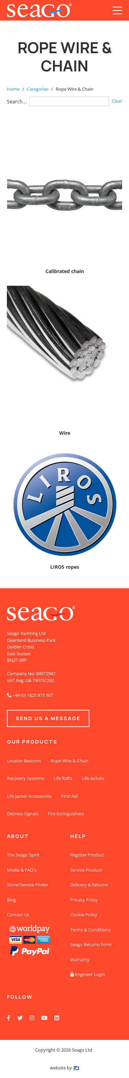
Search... (17, 101)
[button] (117, 10)
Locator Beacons (24, 761)
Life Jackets (93, 778)
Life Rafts (63, 778)
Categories (38, 89)
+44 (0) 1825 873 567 (30, 695)
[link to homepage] (39, 10)
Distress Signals (22, 813)
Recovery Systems (25, 778)
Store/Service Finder (27, 885)
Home (13, 89)
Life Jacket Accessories (29, 796)
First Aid (69, 796)
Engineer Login (87, 974)
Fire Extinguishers (66, 813)
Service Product (86, 870)
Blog (11, 900)
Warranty (79, 959)
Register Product (87, 855)
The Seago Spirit (23, 855)
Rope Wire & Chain (69, 761)
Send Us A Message (48, 718)
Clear (117, 101)
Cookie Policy (83, 914)
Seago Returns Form (91, 944)
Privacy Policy (84, 900)
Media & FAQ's (21, 870)
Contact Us (18, 914)
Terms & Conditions (90, 930)
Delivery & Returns (89, 885)
